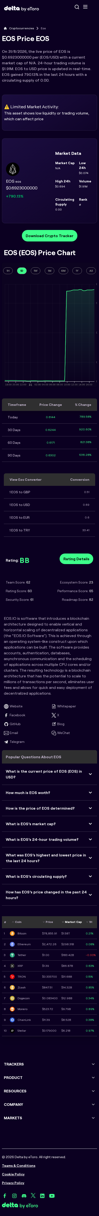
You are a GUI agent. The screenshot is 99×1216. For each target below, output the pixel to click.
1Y (77, 270)
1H (8, 270)
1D (21, 270)
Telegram (17, 742)
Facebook (17, 715)
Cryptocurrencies (21, 28)
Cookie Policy (13, 1174)
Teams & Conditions (18, 1165)
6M (63, 270)
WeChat (63, 733)
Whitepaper (66, 706)
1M (49, 270)
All (91, 270)
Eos (43, 28)
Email (14, 733)
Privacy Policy (13, 1183)
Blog (60, 724)
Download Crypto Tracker (50, 235)
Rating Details (76, 558)
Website (16, 706)
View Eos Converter (26, 479)
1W (35, 270)
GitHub (15, 724)
